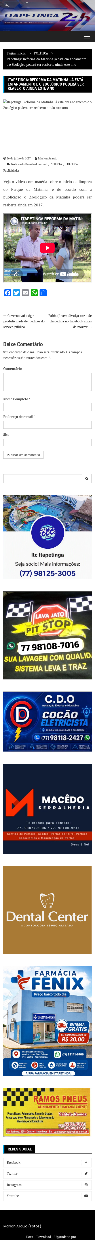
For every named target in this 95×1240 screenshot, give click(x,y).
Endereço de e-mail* (19, 417)
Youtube (13, 1196)
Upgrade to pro (65, 1237)
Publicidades (11, 170)
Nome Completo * (16, 399)
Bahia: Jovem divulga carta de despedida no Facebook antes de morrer (70, 321)
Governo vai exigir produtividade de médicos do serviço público (24, 321)
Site (6, 435)
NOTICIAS (57, 164)
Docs (29, 1237)
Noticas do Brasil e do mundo (29, 164)
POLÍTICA (72, 164)
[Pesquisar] (87, 478)
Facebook (13, 1163)
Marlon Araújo (47, 158)
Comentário (12, 369)
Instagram (14, 1185)
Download (43, 1237)
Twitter (12, 1174)
